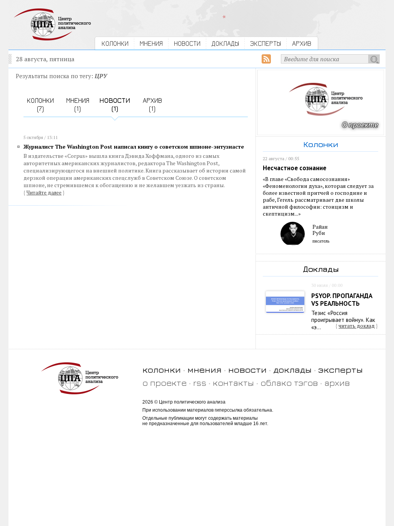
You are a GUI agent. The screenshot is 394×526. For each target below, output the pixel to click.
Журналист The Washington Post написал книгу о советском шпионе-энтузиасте (133, 146)
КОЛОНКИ (115, 43)
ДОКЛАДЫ (225, 43)
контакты (233, 382)
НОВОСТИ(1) (114, 104)
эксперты (340, 369)
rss (199, 382)
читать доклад (357, 325)
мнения (204, 369)
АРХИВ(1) (152, 104)
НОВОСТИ (187, 43)
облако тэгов (289, 382)
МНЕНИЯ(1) (77, 104)
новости (247, 369)
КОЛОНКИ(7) (40, 104)
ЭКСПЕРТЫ (265, 43)
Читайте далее (44, 192)
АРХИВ (301, 43)
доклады (292, 369)
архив (337, 382)
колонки (161, 369)
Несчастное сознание (294, 168)
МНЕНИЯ (151, 43)
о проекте (164, 382)
